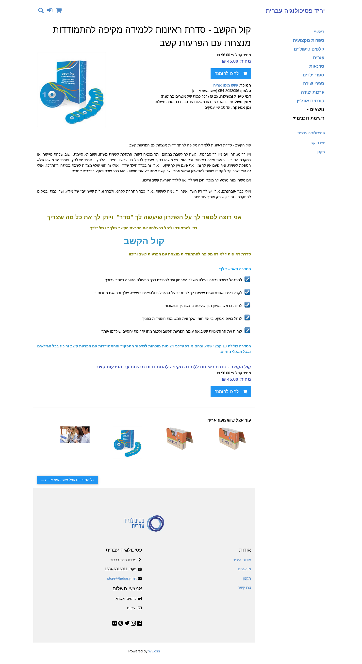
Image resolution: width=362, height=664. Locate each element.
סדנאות (316, 66)
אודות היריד (242, 560)
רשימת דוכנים (310, 118)
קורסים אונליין (310, 100)
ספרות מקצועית (308, 40)
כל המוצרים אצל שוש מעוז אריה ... (67, 480)
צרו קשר (244, 587)
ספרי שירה (313, 83)
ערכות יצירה (312, 92)
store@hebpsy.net (121, 578)
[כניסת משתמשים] (49, 10)
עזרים (318, 57)
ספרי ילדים (313, 74)
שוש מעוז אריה (225, 85)
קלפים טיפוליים (309, 49)
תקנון (321, 152)
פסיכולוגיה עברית (311, 133)
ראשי (319, 31)
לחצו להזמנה (226, 73)
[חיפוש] (41, 10)
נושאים (316, 109)
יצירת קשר (317, 143)
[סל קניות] (59, 10)
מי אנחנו (244, 569)
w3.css (154, 651)
